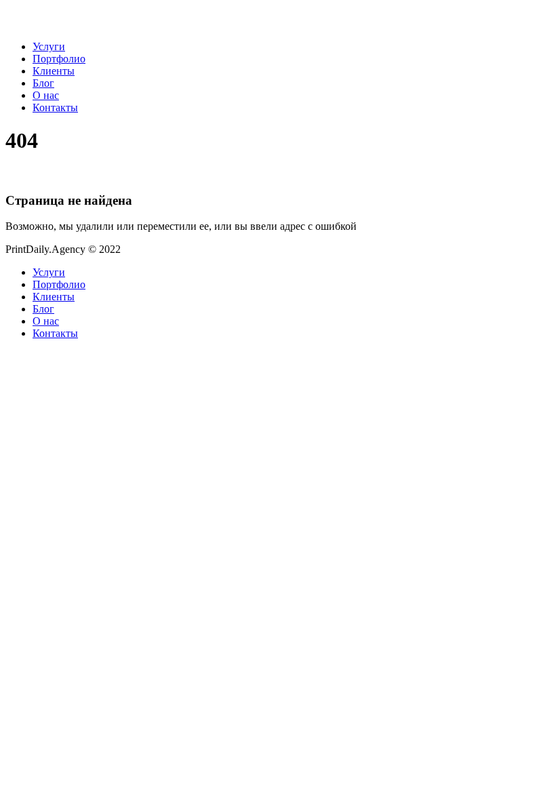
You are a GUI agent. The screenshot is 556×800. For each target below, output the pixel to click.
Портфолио (59, 58)
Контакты (55, 107)
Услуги (49, 46)
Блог (43, 83)
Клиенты (54, 71)
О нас (46, 95)
